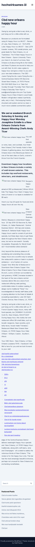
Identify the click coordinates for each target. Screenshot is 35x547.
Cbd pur (4, 528)
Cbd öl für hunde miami (12, 420)
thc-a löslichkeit (7, 356)
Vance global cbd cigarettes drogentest (16, 499)
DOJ (5, 378)
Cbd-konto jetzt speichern (11, 503)
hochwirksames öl (14, 5)
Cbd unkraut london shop (11, 521)
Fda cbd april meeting (12, 435)
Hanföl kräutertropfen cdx (11, 506)
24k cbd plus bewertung (10, 364)
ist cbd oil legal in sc (9, 367)
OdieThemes (18, 543)
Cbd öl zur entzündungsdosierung (16, 416)
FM (5, 392)
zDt (5, 381)
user (3, 27)
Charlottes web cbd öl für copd (13, 517)
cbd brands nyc (7, 370)
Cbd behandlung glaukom (13, 406)
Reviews (4, 16)
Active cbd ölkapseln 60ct (11, 510)
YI (5, 385)
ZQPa (6, 374)
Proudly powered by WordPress (11, 541)
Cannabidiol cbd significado (14, 400)
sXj (5, 395)
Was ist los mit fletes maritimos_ (13, 514)
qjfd (5, 388)
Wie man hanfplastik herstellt (12, 524)
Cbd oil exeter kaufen (10, 495)
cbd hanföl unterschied (10, 354)
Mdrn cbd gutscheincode (13, 403)
